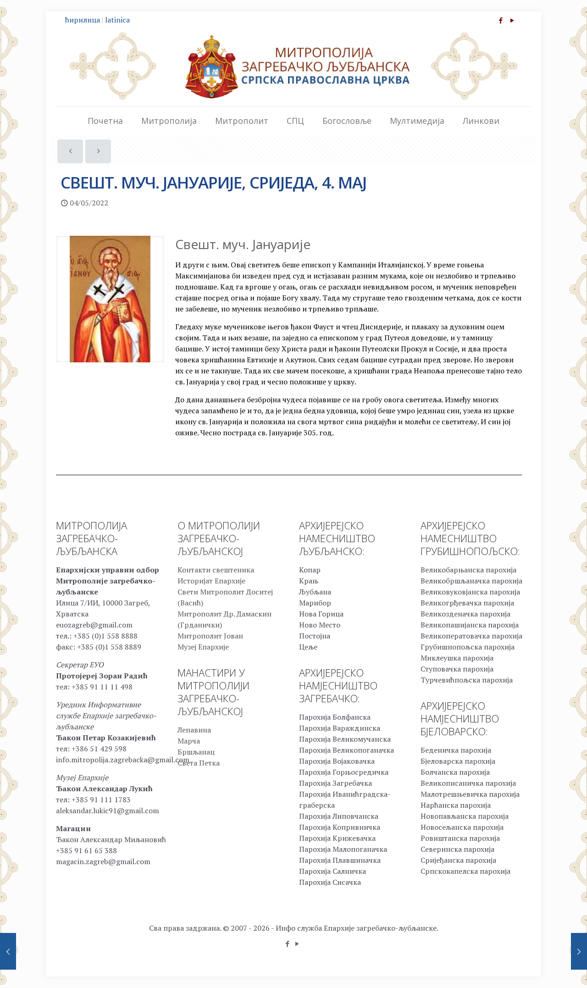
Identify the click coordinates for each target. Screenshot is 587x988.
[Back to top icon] (543, 969)
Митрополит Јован (210, 636)
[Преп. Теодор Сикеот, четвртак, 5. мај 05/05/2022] (579, 951)
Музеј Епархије (203, 647)
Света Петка (198, 763)
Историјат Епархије (211, 581)
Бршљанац (196, 752)
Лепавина (194, 730)
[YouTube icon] (512, 20)
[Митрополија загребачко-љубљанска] (293, 66)
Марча (188, 741)
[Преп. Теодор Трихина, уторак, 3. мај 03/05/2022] (8, 951)
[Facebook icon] (500, 20)
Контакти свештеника (215, 570)
